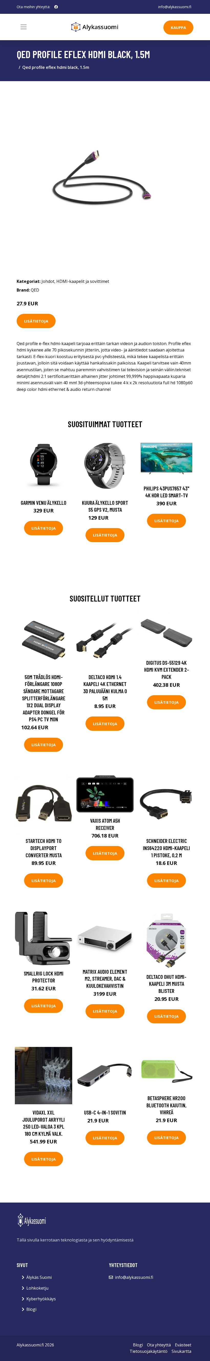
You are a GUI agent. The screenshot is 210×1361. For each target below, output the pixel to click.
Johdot (47, 281)
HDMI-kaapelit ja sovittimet (82, 281)
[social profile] (56, 7)
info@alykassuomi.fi (174, 6)
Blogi (31, 1309)
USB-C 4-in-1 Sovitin (105, 1112)
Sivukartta (181, 1351)
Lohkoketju (37, 1288)
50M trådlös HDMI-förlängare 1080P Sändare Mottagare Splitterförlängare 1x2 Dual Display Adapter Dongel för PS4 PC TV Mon (43, 698)
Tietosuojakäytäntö (148, 1351)
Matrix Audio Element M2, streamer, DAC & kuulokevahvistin (105, 978)
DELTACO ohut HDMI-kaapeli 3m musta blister (166, 983)
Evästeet (183, 1345)
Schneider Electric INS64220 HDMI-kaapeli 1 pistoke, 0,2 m (166, 848)
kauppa (178, 27)
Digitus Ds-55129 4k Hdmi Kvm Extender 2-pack (166, 669)
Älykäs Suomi (39, 1277)
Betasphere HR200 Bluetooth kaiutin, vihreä (166, 1105)
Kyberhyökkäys (41, 1299)
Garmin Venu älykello (43, 502)
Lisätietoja (36, 321)
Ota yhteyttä (159, 1345)
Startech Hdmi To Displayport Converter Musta (44, 848)
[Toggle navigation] (23, 27)
